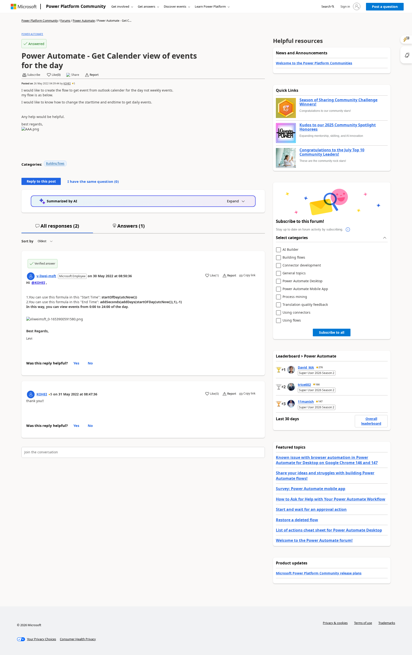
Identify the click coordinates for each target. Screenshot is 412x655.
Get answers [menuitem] (146, 6)
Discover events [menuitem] (175, 6)
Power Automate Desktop (303, 281)
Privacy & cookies (335, 623)
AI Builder (291, 250)
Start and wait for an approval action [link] (311, 509)
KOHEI (67, 83)
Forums (65, 21)
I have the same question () (93, 181)
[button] (328, 6)
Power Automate (84, 21)
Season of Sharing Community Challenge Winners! (338, 102)
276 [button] (321, 367)
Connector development (302, 265)
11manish (306, 401)
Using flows (292, 320)
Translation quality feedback (305, 305)
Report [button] (94, 75)
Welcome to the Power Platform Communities (314, 63)
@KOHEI (38, 282)
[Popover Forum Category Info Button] (348, 229)
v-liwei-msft (46, 276)
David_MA (306, 367)
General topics (294, 273)
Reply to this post (41, 181)
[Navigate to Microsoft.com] (23, 6)
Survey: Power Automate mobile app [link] (310, 488)
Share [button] (75, 75)
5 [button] (74, 83)
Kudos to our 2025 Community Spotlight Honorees (337, 127)
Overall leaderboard (371, 421)
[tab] (57, 228)
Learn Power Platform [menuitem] (210, 6)
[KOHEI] (31, 394)
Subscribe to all (331, 332)
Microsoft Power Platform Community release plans (318, 573)
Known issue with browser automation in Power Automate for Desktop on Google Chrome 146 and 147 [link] (327, 460)
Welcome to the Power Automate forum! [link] (314, 540)
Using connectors (296, 313)
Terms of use (363, 623)
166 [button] (317, 384)
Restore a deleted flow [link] (297, 519)
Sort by (27, 241)
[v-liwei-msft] (31, 276)
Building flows (55, 163)
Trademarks (386, 623)
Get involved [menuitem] (120, 6)
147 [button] (320, 401)
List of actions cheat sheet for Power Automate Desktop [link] (329, 530)
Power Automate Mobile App (305, 289)
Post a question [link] (385, 6)
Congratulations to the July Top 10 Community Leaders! (331, 152)
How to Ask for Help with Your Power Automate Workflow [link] (330, 499)
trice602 (304, 384)
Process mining (295, 297)
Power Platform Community (76, 6)
